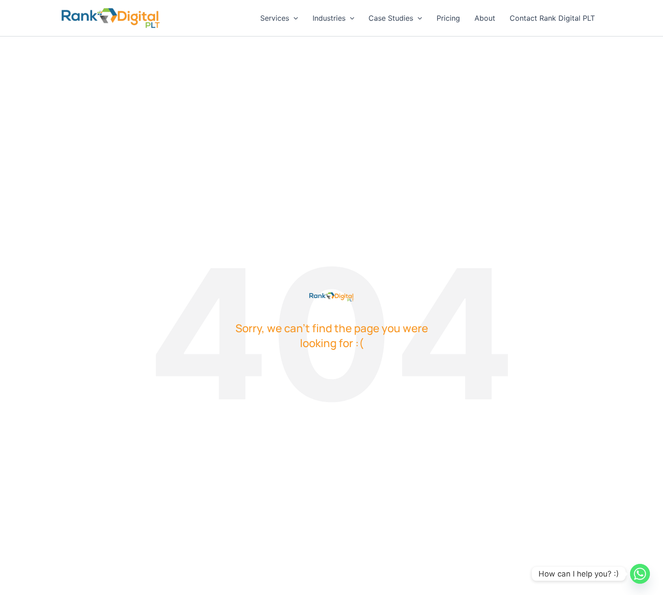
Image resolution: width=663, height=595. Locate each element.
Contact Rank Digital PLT (552, 18)
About (484, 18)
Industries (329, 18)
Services (274, 18)
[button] (293, 18)
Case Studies (390, 18)
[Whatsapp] (640, 574)
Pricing (448, 18)
